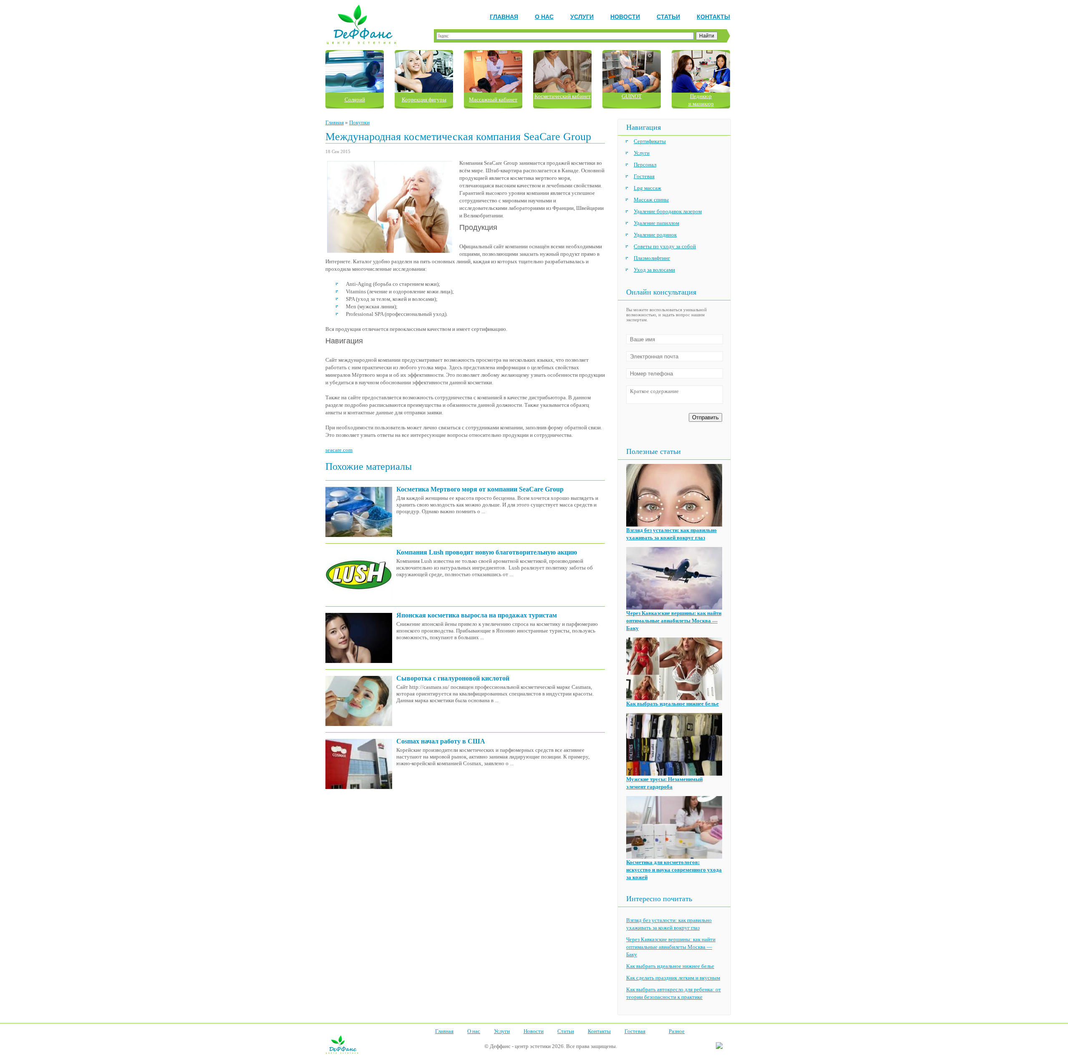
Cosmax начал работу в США (440, 741)
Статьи (668, 16)
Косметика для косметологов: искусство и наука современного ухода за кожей (674, 869)
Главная (504, 16)
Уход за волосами (654, 270)
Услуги (582, 16)
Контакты (713, 16)
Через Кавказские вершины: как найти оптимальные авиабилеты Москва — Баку (673, 620)
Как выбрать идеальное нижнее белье (672, 704)
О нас (544, 16)
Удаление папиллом (656, 223)
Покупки (359, 122)
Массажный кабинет (493, 99)
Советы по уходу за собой (665, 246)
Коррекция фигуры (424, 99)
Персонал (645, 164)
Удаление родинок (655, 235)
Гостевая (644, 176)
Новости (625, 16)
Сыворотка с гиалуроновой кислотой (452, 678)
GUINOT (632, 96)
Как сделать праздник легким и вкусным (673, 978)
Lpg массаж (647, 188)
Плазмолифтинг (652, 258)
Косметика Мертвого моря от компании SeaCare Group (480, 489)
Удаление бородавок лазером (668, 211)
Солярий (355, 99)
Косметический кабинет (562, 96)
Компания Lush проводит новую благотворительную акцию (486, 552)
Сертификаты (650, 141)
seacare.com (339, 450)
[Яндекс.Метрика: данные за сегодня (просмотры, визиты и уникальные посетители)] (719, 1046)
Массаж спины (651, 200)
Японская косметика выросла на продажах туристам (476, 615)
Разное (677, 1031)
